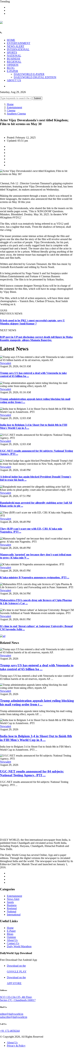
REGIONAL (14, 61)
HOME (11, 40)
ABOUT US (14, 80)
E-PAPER (12, 71)
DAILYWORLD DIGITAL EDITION (35, 77)
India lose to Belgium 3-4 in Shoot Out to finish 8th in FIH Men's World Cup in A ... (36, 738)
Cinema (11, 110)
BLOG (11, 67)
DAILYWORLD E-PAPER (29, 74)
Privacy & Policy (16, 1045)
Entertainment (14, 107)
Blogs (10, 934)
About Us (12, 940)
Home (10, 104)
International (13, 914)
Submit (37, 98)
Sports (10, 902)
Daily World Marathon (19, 946)
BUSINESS (13, 58)
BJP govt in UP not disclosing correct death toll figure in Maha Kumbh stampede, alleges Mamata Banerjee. (36, 339)
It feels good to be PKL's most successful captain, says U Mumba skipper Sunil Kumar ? (32, 322)
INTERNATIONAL (18, 49)
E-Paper (11, 930)
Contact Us (13, 943)
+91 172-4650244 (10, 1030)
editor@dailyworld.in (11, 1013)
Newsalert (5, 363)
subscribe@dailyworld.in (13, 1017)
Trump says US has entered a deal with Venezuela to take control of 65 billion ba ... (36, 667)
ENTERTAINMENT (18, 43)
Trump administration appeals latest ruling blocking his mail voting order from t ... (37, 702)
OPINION (12, 64)
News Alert (13, 899)
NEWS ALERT (15, 46)
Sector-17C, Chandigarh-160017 (18, 1000)
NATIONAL (14, 55)
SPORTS (12, 52)
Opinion (11, 937)
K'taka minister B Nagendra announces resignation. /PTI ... (34, 577)
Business (12, 905)
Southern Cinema (16, 113)
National (11, 911)
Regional (12, 908)
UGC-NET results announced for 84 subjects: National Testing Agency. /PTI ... (32, 773)
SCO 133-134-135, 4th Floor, (16, 997)
